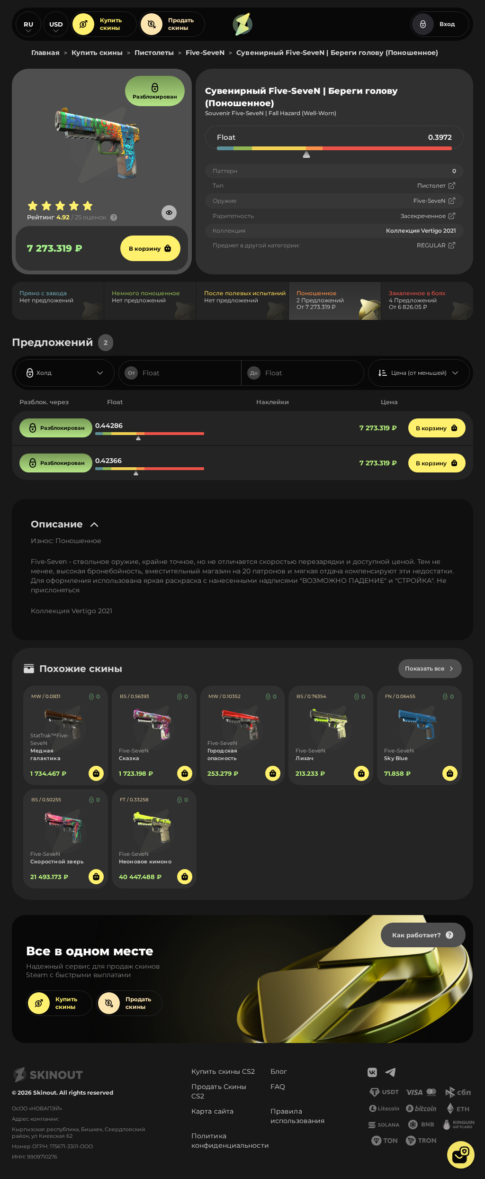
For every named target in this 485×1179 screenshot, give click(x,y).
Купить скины (111, 24)
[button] (461, 1155)
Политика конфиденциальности (230, 1141)
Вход (447, 23)
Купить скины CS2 (223, 1071)
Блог (278, 1071)
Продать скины (181, 24)
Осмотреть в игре (169, 212)
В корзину (145, 248)
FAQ (277, 1086)
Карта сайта (212, 1111)
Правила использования (297, 1116)
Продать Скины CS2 (218, 1091)
